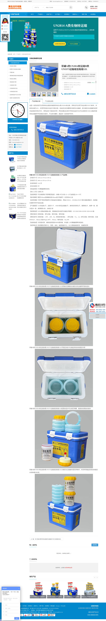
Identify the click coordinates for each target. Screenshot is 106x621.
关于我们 (57, 14)
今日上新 (63, 605)
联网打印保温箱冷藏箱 (15, 69)
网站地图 (53, 605)
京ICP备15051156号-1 (35, 608)
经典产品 (48, 14)
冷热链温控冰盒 (13, 88)
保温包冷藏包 (13, 78)
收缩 (11, 26)
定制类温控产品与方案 (15, 94)
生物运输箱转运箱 (26, 54)
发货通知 (92, 14)
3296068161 (95, 1)
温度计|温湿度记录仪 (15, 97)
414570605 (84, 1)
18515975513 (70, 94)
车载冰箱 (12, 72)
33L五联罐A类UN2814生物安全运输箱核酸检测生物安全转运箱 (63, 596)
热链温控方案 (13, 82)
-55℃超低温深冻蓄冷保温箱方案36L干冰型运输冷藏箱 (22, 186)
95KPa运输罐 (74, 44)
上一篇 (47, 539)
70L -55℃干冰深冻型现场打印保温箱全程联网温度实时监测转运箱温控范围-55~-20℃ (21, 216)
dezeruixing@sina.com (58, 1)
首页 (14, 54)
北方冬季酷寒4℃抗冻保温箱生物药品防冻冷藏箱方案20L (22, 205)
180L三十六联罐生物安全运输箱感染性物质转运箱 (77, 596)
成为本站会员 (68, 567)
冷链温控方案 (13, 85)
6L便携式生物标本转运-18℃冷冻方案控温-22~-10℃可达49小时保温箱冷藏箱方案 (21, 179)
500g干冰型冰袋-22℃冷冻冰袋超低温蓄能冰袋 (21, 196)
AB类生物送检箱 (60, 44)
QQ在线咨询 (92, 94)
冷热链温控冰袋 (13, 91)
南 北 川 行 (5, 28)
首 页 (32, 14)
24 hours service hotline (88, 608)
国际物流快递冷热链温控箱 (16, 75)
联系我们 (66, 14)
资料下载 (84, 14)
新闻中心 (75, 14)
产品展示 (40, 14)
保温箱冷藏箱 (13, 66)
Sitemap (58, 605)
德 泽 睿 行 (5, 26)
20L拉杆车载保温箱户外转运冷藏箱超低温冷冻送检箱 (22, 158)
